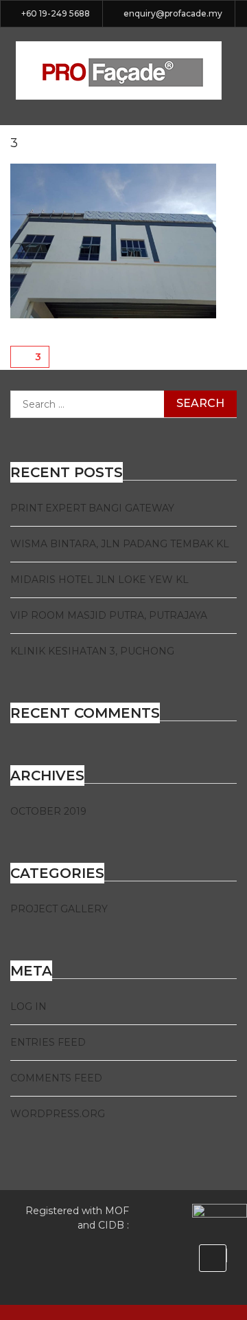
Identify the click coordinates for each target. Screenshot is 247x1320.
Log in (28, 1006)
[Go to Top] (212, 1258)
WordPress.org (57, 1114)
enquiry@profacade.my (173, 14)
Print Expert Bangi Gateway (92, 508)
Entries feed (48, 1042)
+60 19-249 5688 (55, 14)
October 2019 (48, 811)
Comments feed (56, 1078)
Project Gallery (59, 909)
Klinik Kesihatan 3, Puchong (92, 651)
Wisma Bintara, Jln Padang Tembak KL (119, 544)
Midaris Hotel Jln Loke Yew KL (99, 579)
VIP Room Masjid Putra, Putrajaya (108, 615)
